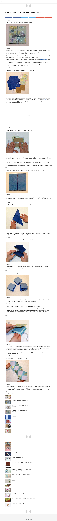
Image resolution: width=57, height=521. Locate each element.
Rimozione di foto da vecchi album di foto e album (21, 405)
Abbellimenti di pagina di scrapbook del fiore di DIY (21, 400)
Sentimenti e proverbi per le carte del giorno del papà (22, 469)
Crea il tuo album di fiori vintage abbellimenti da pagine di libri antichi (25, 424)
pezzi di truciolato (14, 157)
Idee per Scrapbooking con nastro (18, 395)
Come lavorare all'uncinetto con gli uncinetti (20, 479)
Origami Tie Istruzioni (15, 429)
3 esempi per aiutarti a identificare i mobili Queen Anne (22, 462)
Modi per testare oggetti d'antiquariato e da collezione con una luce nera (25, 498)
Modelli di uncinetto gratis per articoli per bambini (21, 474)
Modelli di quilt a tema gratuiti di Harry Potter (20, 452)
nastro (44, 99)
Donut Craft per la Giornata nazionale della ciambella (22, 493)
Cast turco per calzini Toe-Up (17, 457)
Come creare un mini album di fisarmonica (19, 410)
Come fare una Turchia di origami (18, 503)
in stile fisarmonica (44, 59)
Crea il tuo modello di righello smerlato (19, 415)
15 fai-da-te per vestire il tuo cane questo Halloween (22, 488)
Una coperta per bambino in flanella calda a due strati (22, 447)
